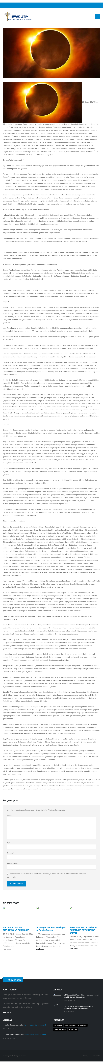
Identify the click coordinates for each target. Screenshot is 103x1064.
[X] (94, 5)
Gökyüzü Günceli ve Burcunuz (76, 1025)
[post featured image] (57, 997)
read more (7, 949)
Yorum (10, 815)
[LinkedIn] (98, 5)
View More (7, 1012)
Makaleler (73, 1029)
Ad (8, 843)
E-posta (10, 853)
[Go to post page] (18, 915)
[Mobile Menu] (97, 16)
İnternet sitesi (12, 863)
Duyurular (58, 1025)
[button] (91, 16)
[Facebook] (90, 5)
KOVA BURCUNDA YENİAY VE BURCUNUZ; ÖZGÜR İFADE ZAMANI (83, 930)
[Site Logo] (17, 16)
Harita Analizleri (60, 1029)
